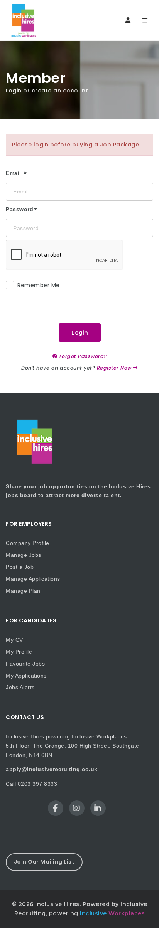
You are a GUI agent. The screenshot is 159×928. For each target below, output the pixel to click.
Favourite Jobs (25, 664)
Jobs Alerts (20, 687)
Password (19, 209)
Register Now (115, 368)
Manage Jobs (23, 555)
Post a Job (20, 567)
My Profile (19, 652)
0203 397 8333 (38, 784)
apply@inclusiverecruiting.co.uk (52, 769)
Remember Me (38, 285)
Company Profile (27, 543)
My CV (14, 640)
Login (79, 332)
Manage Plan (23, 591)
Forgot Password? (82, 356)
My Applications (26, 675)
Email (14, 173)
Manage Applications (33, 579)
